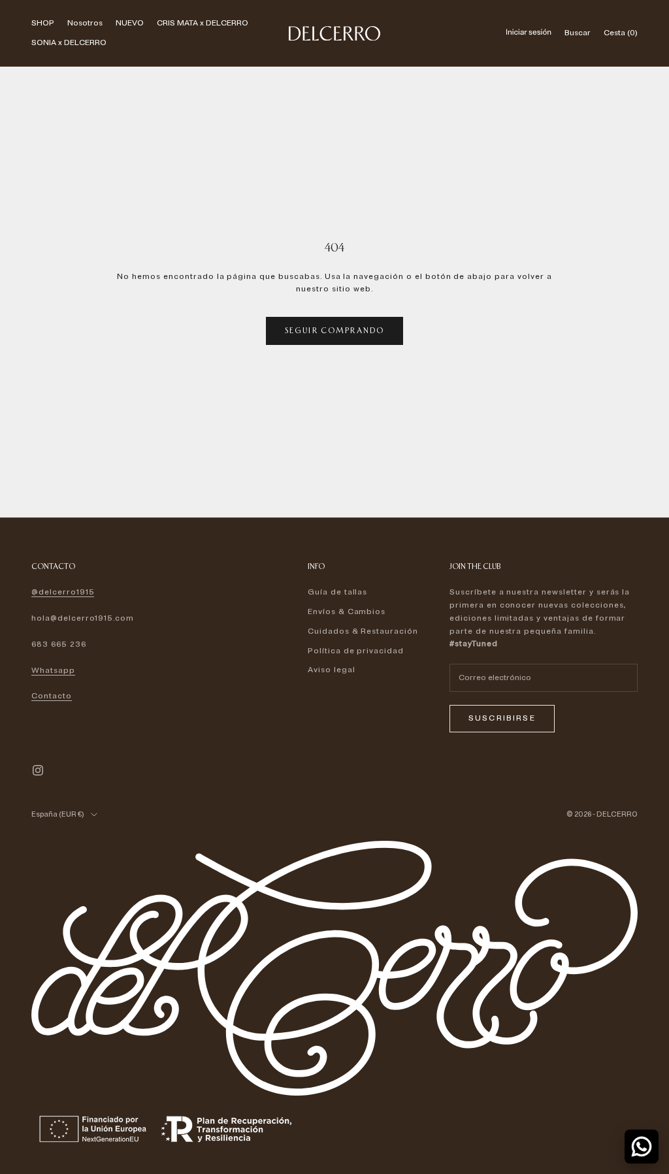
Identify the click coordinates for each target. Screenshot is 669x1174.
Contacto (51, 696)
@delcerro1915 (62, 592)
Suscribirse (502, 718)
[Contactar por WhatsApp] (642, 1147)
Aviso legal (331, 670)
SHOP (42, 23)
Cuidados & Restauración (363, 631)
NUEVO (130, 23)
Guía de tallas (337, 592)
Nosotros (85, 23)
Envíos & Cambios (346, 612)
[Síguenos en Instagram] (37, 770)
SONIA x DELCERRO (68, 43)
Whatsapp (53, 671)
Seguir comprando (335, 330)
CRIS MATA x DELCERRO (202, 23)
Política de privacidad (356, 651)
